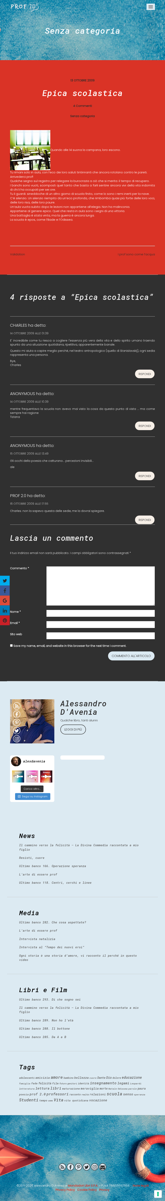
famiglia (24, 1083)
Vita (58, 1100)
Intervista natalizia (37, 939)
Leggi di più (73, 729)
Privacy (104, 1190)
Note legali (141, 1185)
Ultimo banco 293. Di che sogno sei (50, 999)
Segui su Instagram (34, 796)
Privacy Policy (65, 1190)
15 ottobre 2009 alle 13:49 (29, 453)
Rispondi (145, 374)
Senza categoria (82, 30)
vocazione (98, 1100)
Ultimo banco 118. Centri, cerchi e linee (55, 883)
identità (83, 1083)
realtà (85, 1094)
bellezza (81, 1078)
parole (132, 1088)
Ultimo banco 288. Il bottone (44, 1028)
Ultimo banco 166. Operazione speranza (52, 866)
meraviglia (90, 1088)
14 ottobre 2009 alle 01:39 (29, 333)
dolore (116, 1077)
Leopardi (135, 1083)
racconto (75, 1094)
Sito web (16, 634)
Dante (101, 1078)
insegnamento (103, 1083)
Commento (19, 568)
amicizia (42, 1078)
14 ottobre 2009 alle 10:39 (29, 401)
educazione (132, 1077)
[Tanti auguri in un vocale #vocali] (18, 776)
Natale (112, 1088)
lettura (42, 1088)
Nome (15, 612)
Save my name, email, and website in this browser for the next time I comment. (69, 646)
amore (57, 1077)
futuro (63, 1083)
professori (57, 1093)
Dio (109, 1077)
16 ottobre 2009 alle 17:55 (29, 503)
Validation (17, 254)
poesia (24, 1094)
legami (123, 1083)
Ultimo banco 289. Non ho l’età (46, 1020)
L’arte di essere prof (38, 874)
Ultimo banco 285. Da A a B (42, 1037)
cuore (93, 1077)
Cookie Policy (87, 1190)
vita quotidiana (76, 1100)
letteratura (27, 1088)
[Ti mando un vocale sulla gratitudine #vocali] (32, 776)
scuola (114, 1094)
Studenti (28, 1100)
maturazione (71, 1088)
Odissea (123, 1088)
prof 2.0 (38, 1094)
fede (34, 1083)
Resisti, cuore (31, 858)
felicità (44, 1083)
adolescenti (27, 1077)
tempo (43, 1100)
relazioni (98, 1094)
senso (128, 1094)
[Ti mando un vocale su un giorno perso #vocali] (46, 776)
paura (142, 1088)
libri (55, 1088)
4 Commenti (82, 106)
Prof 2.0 (25, 7)
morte (104, 1088)
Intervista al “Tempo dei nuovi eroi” (51, 947)
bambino (68, 1077)
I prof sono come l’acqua (136, 254)
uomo (50, 1100)
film (55, 1083)
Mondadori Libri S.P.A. (83, 1185)
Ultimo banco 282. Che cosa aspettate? (52, 922)
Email (15, 623)
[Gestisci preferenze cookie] (158, 1194)
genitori (72, 1083)
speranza (139, 1094)
